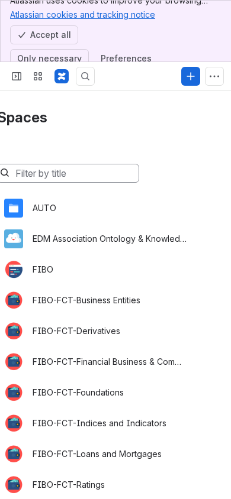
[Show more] (214, 76)
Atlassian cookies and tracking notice (82, 14)
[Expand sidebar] (16, 76)
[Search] (85, 76)
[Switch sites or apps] (37, 76)
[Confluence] (61, 76)
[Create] (190, 76)
